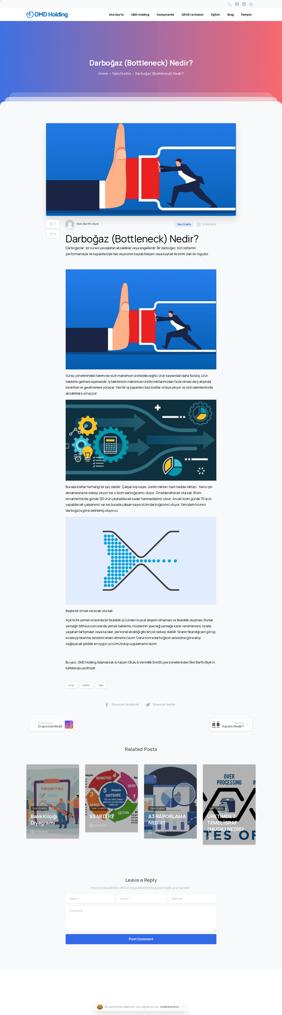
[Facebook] (237, 4)
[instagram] (251, 4)
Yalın (101, 685)
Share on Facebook (125, 704)
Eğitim (86, 685)
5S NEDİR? (101, 816)
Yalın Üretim (121, 73)
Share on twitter (164, 704)
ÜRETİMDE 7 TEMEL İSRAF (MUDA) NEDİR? (225, 822)
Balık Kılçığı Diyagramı (44, 819)
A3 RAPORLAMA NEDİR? (167, 819)
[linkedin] (244, 4)
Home (103, 73)
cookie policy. (170, 1007)
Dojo (71, 685)
